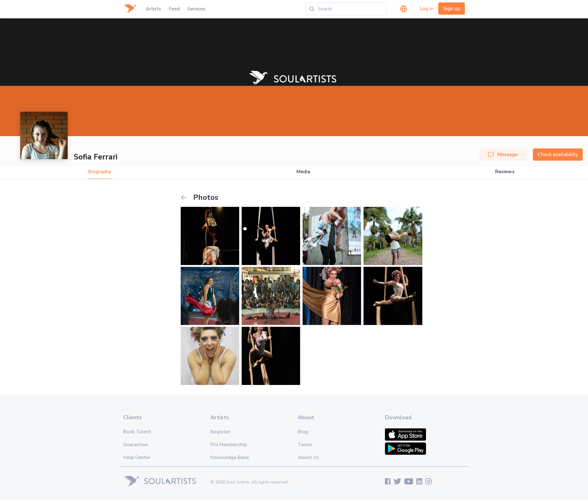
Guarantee (135, 445)
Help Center (137, 457)
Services (196, 9)
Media (303, 172)
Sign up (451, 8)
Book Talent (137, 432)
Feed (174, 9)
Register (220, 432)
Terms (305, 445)
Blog (303, 432)
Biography (99, 172)
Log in (426, 8)
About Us (308, 457)
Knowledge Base (229, 457)
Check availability (558, 154)
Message (507, 154)
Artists (153, 9)
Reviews (504, 172)
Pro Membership (228, 445)
